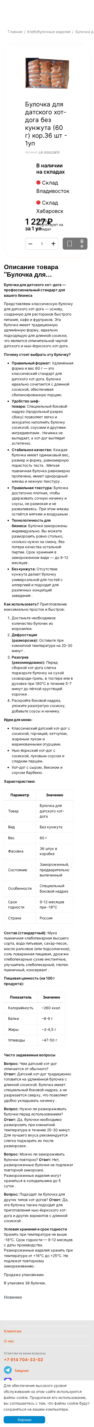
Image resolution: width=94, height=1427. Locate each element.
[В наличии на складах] (67, 172)
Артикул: (31, 152)
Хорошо (24, 1419)
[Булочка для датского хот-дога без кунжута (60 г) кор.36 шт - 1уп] (47, 73)
